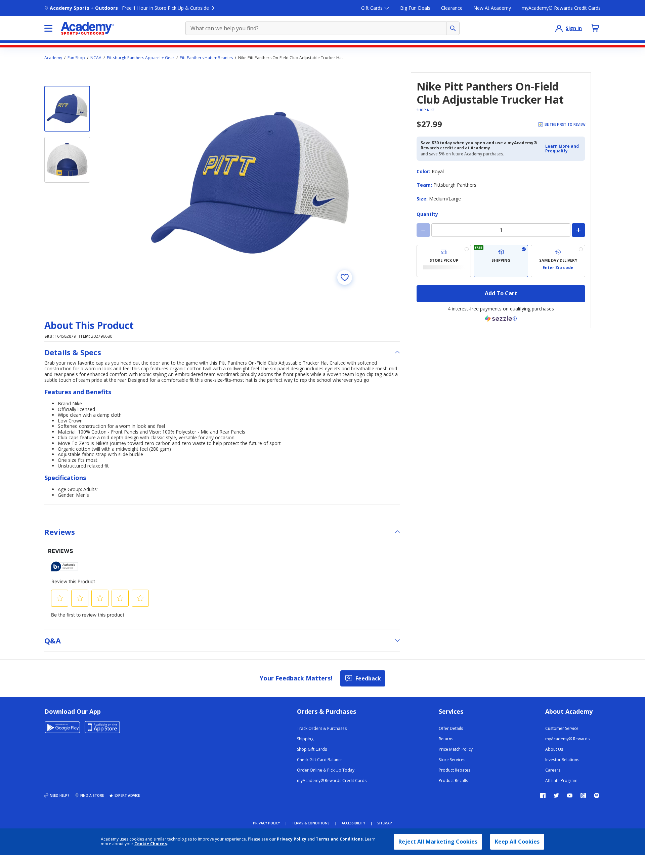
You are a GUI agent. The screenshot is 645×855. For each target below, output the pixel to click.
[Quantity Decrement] (423, 230)
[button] (563, 149)
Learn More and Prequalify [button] (562, 148)
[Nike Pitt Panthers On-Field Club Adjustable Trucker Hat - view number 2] (67, 159)
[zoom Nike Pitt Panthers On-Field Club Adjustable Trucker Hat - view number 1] (250, 182)
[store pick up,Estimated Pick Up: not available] (444, 261)
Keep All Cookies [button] (517, 841)
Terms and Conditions (339, 839)
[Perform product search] (453, 28)
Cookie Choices (150, 844)
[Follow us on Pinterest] (597, 795)
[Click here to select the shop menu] (48, 28)
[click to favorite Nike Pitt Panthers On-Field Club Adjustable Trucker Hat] (344, 277)
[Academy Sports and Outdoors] (87, 28)
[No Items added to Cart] (595, 28)
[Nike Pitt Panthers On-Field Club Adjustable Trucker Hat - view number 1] (67, 108)
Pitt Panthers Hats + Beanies (206, 57)
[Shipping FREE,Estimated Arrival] (501, 261)
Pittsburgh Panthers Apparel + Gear (140, 57)
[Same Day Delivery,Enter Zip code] (558, 261)
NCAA (95, 57)
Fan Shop (76, 57)
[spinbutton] (500, 230)
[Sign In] (559, 28)
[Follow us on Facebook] (543, 795)
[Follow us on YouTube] (570, 795)
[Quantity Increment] (578, 230)
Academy (53, 57)
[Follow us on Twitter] (556, 795)
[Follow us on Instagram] (583, 795)
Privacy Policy (291, 839)
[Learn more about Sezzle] (501, 318)
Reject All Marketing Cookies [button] (437, 841)
